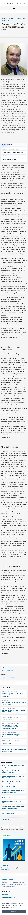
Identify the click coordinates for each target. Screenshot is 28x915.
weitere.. (13, 677)
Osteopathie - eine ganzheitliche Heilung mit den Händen (13, 711)
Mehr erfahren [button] (13, 907)
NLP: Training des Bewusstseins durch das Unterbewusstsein (14, 750)
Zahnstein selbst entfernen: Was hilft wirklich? (11, 802)
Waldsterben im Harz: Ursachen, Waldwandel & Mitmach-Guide (13, 807)
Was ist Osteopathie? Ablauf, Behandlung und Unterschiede (14, 703)
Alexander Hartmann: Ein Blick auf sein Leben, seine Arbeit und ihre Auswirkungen (13, 695)
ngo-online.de (7, 879)
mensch (5, 677)
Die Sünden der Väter (8, 156)
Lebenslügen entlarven (9, 159)
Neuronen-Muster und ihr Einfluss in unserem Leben (12, 742)
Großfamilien (7, 86)
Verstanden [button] (14, 911)
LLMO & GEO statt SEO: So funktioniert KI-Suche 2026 (13, 796)
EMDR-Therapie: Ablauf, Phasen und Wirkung (11, 782)
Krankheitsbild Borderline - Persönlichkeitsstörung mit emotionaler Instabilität (10, 726)
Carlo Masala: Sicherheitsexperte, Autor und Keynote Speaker (13, 812)
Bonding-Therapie (21, 455)
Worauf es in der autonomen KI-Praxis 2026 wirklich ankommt (13, 791)
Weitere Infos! (5, 869)
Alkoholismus (19, 408)
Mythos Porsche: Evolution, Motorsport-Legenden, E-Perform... (13, 771)
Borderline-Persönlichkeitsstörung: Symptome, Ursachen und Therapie (12, 735)
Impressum (4, 894)
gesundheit (10, 670)
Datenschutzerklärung (8, 897)
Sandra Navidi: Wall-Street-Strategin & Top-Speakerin (13, 766)
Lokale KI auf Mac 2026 (8, 787)
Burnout (3, 315)
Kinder (21, 176)
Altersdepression (18, 521)
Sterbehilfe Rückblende (8, 719)
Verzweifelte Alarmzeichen (10, 149)
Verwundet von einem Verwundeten (12, 152)
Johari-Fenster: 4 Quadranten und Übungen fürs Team (13, 776)
